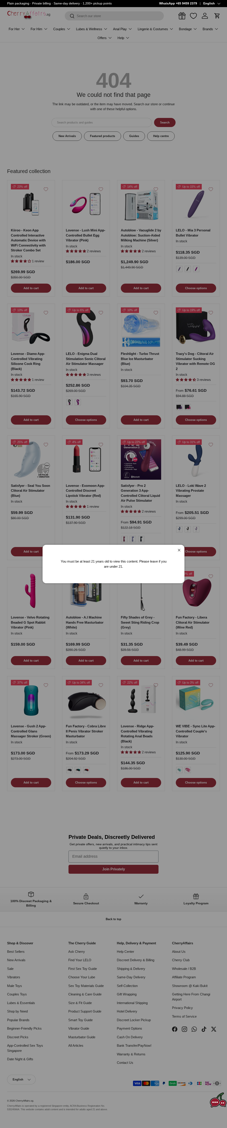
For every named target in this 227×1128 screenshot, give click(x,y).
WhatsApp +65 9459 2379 (178, 3)
